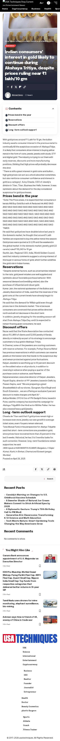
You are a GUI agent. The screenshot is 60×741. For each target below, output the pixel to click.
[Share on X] (16, 87)
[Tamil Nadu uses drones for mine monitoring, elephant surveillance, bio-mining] (50, 603)
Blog (12, 41)
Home (7, 41)
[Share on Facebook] (12, 87)
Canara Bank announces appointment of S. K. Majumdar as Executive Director (21, 559)
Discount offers (16, 125)
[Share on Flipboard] (20, 87)
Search (50, 479)
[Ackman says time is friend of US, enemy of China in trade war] (50, 620)
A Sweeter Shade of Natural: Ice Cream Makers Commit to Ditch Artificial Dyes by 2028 (27, 504)
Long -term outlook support (23, 130)
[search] (36, 3)
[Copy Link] (25, 87)
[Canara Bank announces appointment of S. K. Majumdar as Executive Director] (50, 558)
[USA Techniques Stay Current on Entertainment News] (18, 3)
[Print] (54, 469)
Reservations (15, 120)
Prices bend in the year (19, 115)
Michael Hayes (17, 95)
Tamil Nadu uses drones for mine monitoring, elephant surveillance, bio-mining (21, 604)
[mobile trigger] (54, 3)
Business (10, 46)
